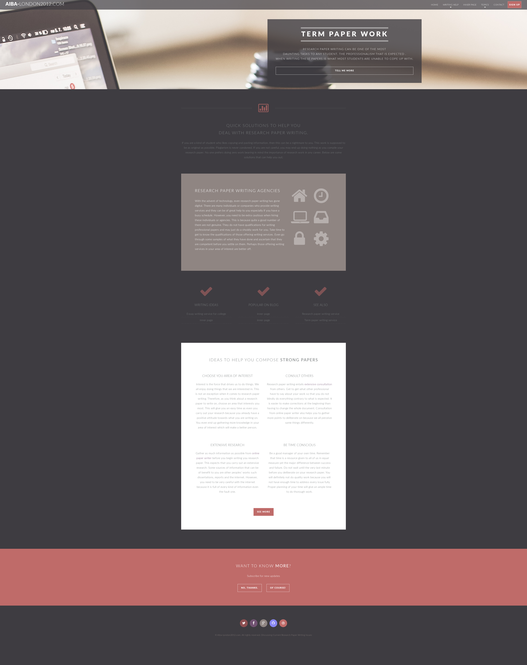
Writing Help (451, 5)
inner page (469, 5)
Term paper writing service (320, 320)
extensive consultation (318, 384)
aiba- (34, 4)
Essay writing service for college (206, 314)
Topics (485, 5)
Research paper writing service (320, 314)
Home (434, 5)
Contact (499, 5)
